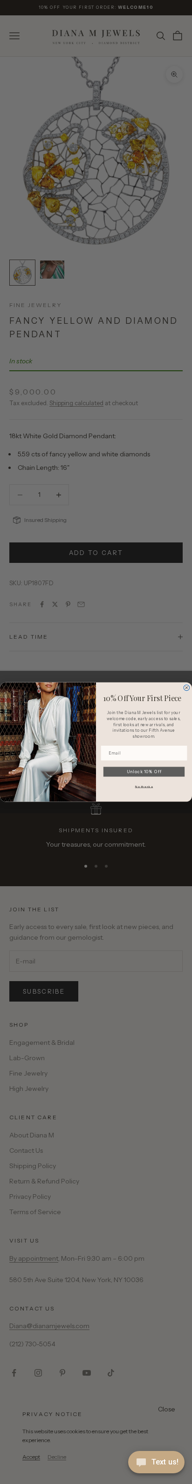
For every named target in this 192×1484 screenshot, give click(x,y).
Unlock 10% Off (144, 771)
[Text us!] (156, 1463)
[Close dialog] (187, 688)
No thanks (144, 786)
